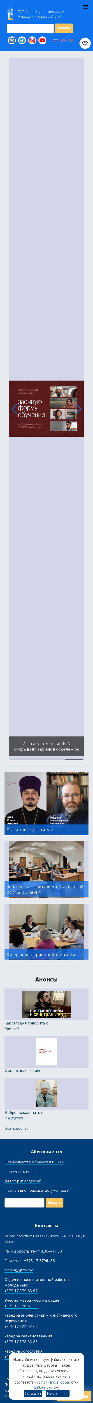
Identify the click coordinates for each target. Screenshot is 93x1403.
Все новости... (16, 1128)
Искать (63, 28)
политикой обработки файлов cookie (56, 1384)
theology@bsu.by (19, 1269)
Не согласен (57, 1393)
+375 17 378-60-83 (21, 1341)
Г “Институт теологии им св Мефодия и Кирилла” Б (43, 14)
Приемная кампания (22, 1171)
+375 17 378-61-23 (21, 1305)
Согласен (33, 1393)
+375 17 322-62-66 (21, 1326)
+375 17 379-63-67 (21, 1290)
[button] (14, 409)
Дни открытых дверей (23, 1181)
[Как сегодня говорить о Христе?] (46, 758)
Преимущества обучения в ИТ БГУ (34, 1162)
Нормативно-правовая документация (37, 1190)
